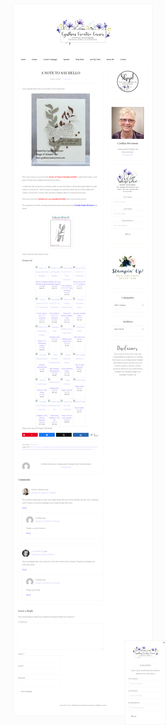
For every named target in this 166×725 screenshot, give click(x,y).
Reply (24, 508)
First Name (127, 197)
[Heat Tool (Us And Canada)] (67, 409)
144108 (54, 373)
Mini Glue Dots (79, 337)
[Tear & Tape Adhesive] (79, 358)
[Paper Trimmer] (67, 384)
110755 (67, 343)
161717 (79, 286)
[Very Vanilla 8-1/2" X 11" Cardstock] (54, 307)
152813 (54, 339)
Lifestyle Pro (75, 705)
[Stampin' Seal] (54, 331)
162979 (79, 317)
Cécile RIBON (37, 551)
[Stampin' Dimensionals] (42, 358)
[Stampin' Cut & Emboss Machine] (42, 409)
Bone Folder (79, 408)
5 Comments (67, 79)
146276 (54, 390)
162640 (42, 286)
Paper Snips (79, 386)
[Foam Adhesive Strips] (67, 362)
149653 (42, 422)
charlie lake (88, 447)
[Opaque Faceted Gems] (79, 307)
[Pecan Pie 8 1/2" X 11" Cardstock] (79, 275)
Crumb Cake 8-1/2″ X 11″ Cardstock (42, 315)
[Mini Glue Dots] (79, 331)
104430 (42, 369)
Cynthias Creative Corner (37, 449)
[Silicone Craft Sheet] (42, 384)
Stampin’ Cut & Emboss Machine (42, 418)
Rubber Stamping (78, 449)
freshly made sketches (52, 449)
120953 (42, 320)
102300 (79, 410)
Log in (104, 705)
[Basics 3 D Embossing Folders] (42, 335)
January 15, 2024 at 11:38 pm (43, 492)
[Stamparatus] (54, 382)
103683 (79, 339)
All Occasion (34, 444)
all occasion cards (74, 447)
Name (21, 654)
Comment (23, 622)
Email (21, 666)
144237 (67, 292)
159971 (54, 422)
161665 (67, 320)
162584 (54, 286)
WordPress (98, 705)
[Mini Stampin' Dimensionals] (54, 362)
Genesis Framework (87, 705)
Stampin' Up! (88, 449)
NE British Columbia (66, 449)
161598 (42, 347)
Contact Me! (66, 467)
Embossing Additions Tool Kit (54, 418)
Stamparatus (54, 388)
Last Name (128, 209)
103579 (79, 388)
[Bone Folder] (79, 401)
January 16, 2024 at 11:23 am (47, 521)
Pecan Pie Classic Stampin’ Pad (67, 315)
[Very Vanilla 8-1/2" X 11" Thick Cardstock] (67, 279)
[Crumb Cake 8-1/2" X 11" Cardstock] (42, 307)
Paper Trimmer (66, 390)
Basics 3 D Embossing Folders (42, 343)
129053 (67, 420)
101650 (54, 320)
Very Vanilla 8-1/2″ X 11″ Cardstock (54, 315)
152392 (67, 392)
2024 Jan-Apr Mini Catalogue (59, 447)
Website (21, 678)
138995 (79, 369)
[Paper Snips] (79, 380)
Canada (82, 447)
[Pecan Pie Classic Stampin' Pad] (67, 307)
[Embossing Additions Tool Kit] (54, 409)
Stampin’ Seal (54, 337)
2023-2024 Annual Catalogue (39, 447)
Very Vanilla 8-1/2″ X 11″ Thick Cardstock (67, 288)
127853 (42, 394)
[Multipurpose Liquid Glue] (67, 333)
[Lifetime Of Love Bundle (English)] (54, 275)
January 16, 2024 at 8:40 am (43, 554)
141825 (67, 373)
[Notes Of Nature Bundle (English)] (42, 275)
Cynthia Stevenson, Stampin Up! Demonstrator (83, 32)
